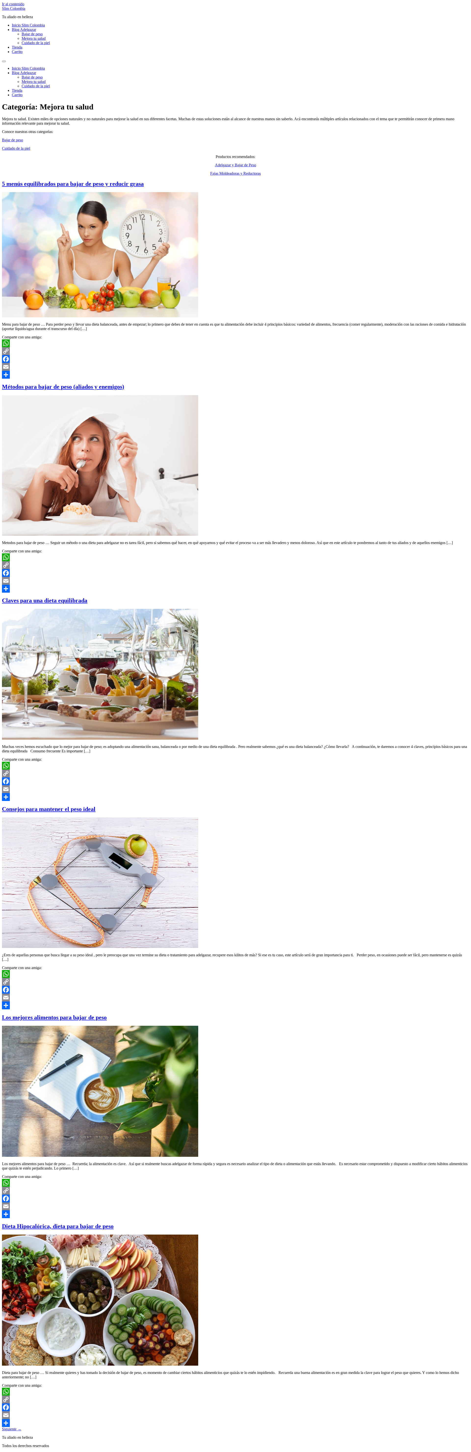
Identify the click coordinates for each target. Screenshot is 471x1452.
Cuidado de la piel (36, 43)
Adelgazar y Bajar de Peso (235, 165)
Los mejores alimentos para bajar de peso (54, 1017)
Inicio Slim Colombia (28, 25)
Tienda (17, 47)
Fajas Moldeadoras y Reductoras (235, 173)
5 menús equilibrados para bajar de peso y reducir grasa (73, 184)
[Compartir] (235, 375)
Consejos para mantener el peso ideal (48, 809)
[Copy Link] (235, 351)
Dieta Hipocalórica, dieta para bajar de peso (58, 1226)
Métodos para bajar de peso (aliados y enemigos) (63, 387)
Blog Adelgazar (24, 29)
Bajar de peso (32, 34)
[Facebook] (235, 359)
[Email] (235, 367)
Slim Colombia (13, 8)
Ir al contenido (13, 4)
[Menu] (4, 61)
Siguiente (11, 1429)
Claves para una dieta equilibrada (44, 600)
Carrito (17, 52)
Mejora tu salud (34, 38)
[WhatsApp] (235, 343)
